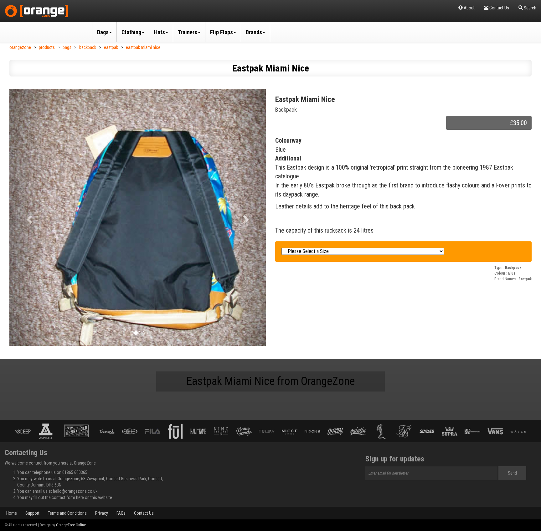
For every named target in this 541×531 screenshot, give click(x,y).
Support (32, 513)
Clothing (131, 32)
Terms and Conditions (67, 513)
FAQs (121, 513)
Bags (103, 32)
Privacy (101, 513)
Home (11, 513)
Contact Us (144, 513)
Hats (159, 32)
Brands (254, 32)
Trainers (187, 32)
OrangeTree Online (71, 525)
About (469, 7)
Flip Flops (221, 32)
